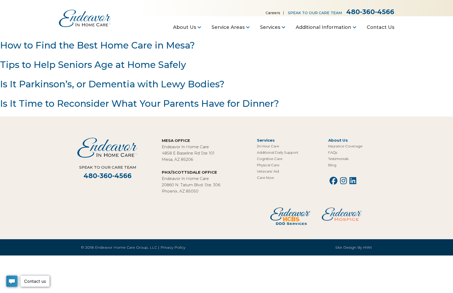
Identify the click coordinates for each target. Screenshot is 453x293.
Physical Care (268, 165)
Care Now (265, 177)
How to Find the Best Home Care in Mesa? (97, 45)
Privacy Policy (172, 247)
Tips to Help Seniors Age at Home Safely (93, 64)
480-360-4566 (370, 12)
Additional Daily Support (277, 152)
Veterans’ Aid (268, 171)
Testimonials (338, 159)
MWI (367, 247)
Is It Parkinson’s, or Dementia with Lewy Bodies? (112, 84)
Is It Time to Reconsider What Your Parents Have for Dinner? (139, 103)
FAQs (332, 152)
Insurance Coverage (345, 146)
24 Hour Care (268, 146)
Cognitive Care (270, 159)
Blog (332, 165)
